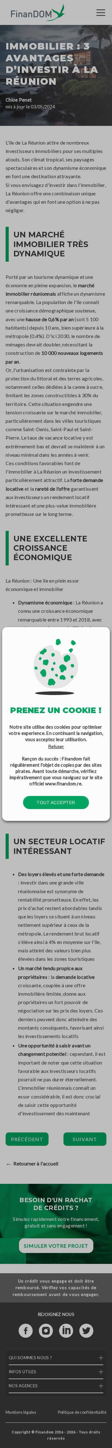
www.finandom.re (63, 783)
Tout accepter (56, 802)
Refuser (56, 746)
